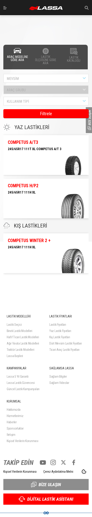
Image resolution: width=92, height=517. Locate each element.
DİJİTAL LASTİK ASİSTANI (50, 499)
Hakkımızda (14, 409)
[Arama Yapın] (87, 8)
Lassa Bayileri (15, 356)
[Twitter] (63, 462)
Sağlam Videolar (59, 383)
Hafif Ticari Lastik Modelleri (23, 337)
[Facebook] (74, 462)
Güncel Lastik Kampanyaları (23, 389)
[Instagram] (53, 462)
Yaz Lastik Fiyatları (60, 331)
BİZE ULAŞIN (50, 484)
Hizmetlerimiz (15, 416)
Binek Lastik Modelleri (19, 331)
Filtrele (46, 113)
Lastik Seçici (14, 324)
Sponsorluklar (15, 428)
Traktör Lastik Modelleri (20, 349)
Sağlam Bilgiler (58, 376)
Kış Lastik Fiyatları (59, 337)
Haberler (12, 422)
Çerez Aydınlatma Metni (58, 471)
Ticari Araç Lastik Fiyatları (64, 349)
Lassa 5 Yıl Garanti (18, 376)
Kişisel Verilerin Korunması (22, 441)
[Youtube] (43, 462)
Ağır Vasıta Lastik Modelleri (23, 343)
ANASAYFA (46, 8)
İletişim (11, 434)
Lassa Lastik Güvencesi (21, 383)
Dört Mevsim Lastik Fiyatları (65, 343)
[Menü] (5, 7)
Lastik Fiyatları (57, 324)
